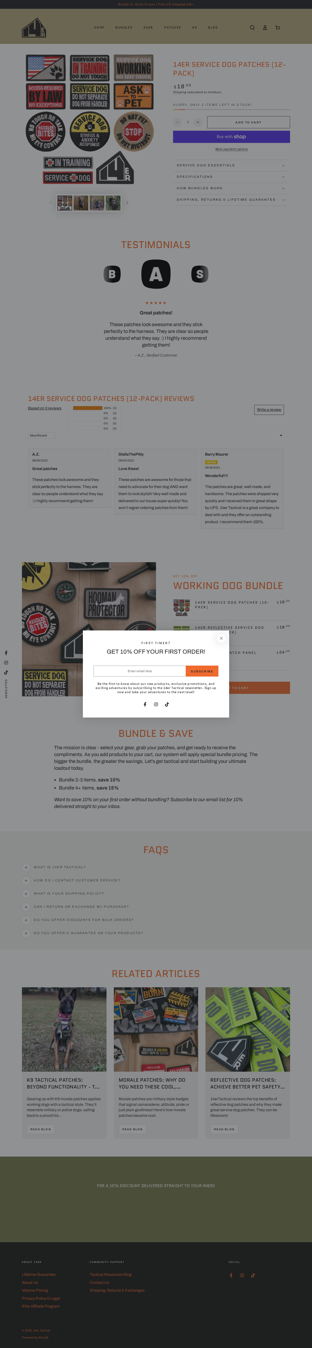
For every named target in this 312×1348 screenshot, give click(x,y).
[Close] (221, 638)
